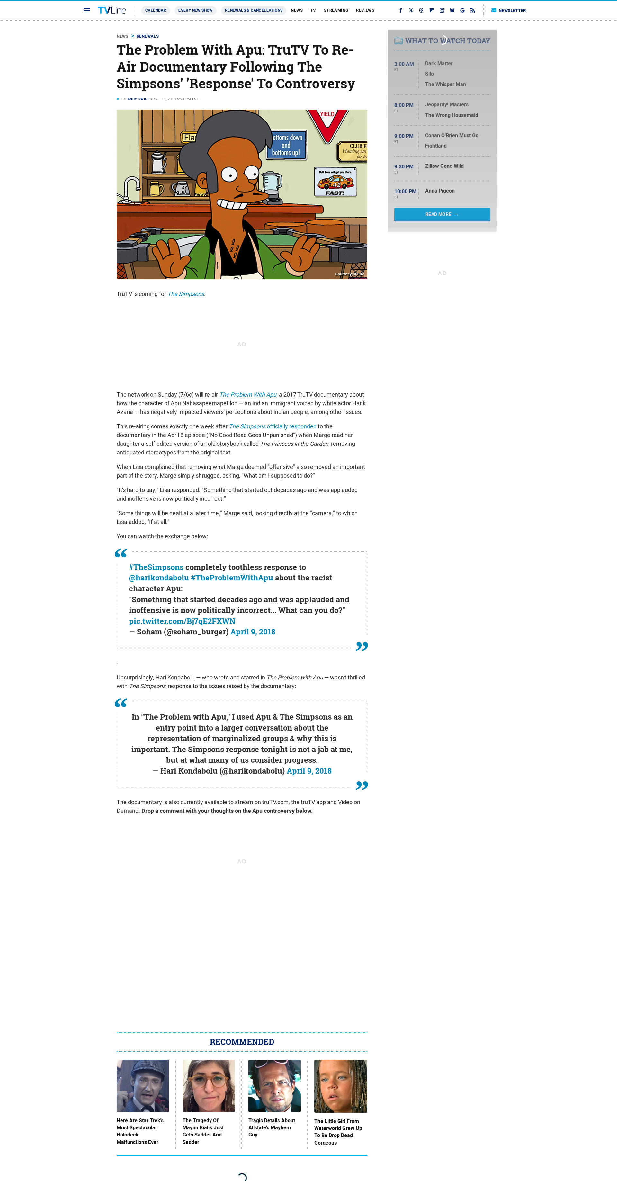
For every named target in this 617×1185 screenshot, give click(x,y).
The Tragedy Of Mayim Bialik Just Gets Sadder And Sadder (203, 1131)
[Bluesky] (452, 10)
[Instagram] (442, 10)
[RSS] (473, 10)
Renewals (148, 36)
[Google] (462, 10)
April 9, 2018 (252, 631)
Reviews (365, 10)
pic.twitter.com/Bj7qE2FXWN (182, 621)
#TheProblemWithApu (232, 577)
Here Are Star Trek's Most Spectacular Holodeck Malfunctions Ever (140, 1131)
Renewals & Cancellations (254, 10)
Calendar (155, 10)
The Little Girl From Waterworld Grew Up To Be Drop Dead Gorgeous (338, 1132)
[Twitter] (411, 10)
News (297, 10)
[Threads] (421, 10)
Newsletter (512, 10)
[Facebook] (401, 10)
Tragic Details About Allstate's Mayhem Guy (271, 1128)
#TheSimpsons (156, 567)
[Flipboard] (431, 10)
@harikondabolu (159, 577)
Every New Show (195, 10)
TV (313, 10)
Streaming (336, 10)
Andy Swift (138, 99)
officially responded (273, 426)
